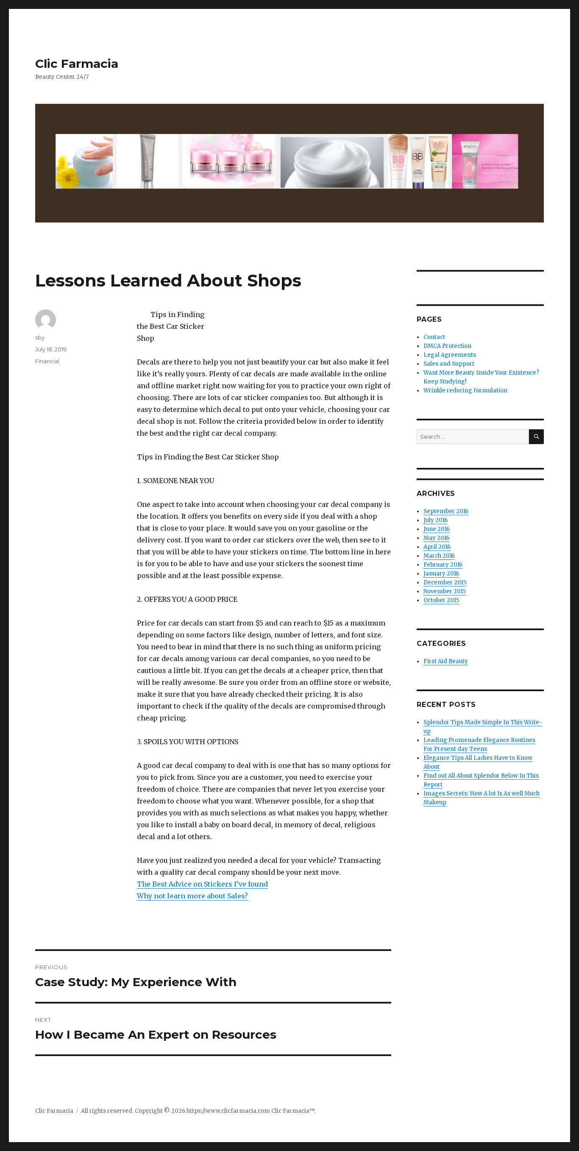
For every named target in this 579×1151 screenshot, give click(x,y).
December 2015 (444, 582)
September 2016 (445, 511)
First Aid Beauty (445, 661)
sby (40, 337)
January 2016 (441, 573)
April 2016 (437, 546)
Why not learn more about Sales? (192, 896)
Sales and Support (448, 363)
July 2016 (435, 520)
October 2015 (441, 600)
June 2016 (436, 529)
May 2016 (436, 538)
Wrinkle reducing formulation (465, 390)
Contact (434, 337)
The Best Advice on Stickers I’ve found (202, 884)
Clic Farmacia (76, 63)
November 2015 (444, 591)
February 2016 (442, 564)
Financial (47, 361)
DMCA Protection (447, 346)
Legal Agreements (449, 355)
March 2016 (439, 555)
